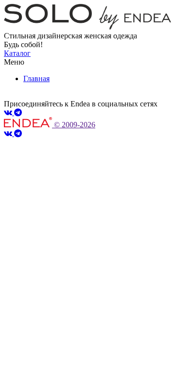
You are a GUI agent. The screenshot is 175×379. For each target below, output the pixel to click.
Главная (36, 78)
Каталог (17, 53)
